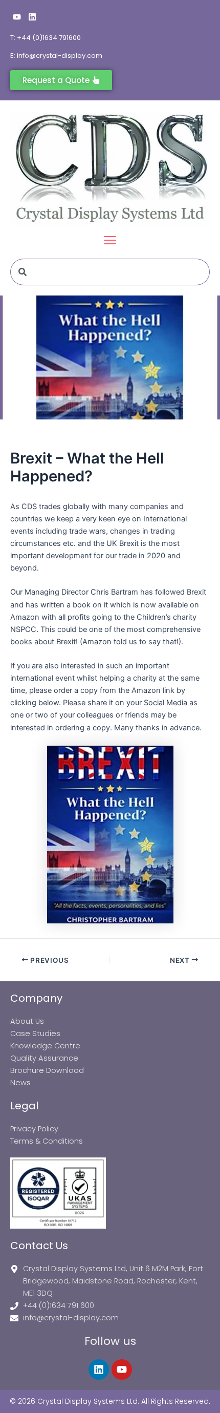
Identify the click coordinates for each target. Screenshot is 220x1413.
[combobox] (110, 272)
